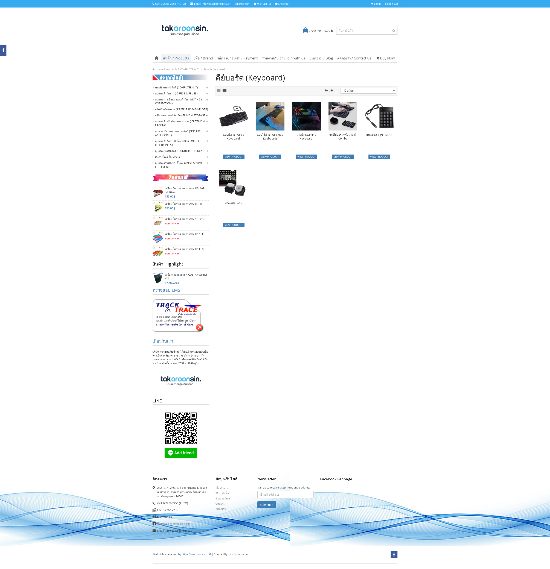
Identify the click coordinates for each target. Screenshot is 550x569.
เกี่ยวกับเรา (163, 341)
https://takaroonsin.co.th (197, 554)
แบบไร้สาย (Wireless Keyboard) (270, 136)
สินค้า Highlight (168, 264)
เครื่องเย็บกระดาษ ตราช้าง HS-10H (184, 234)
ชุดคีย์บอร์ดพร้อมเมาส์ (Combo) (342, 136)
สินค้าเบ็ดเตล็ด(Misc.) (167, 157)
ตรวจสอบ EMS (166, 290)
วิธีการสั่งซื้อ (222, 493)
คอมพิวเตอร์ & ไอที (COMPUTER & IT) (179, 69)
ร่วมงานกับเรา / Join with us (283, 58)
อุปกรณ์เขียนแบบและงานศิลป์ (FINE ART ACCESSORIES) (177, 133)
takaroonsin (242, 4)
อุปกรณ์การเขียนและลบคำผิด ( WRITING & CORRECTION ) (179, 101)
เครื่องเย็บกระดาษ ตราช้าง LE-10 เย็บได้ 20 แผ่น (185, 190)
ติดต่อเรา (220, 509)
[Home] (157, 58)
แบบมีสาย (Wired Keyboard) (233, 136)
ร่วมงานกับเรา (223, 498)
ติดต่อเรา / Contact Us (354, 58)
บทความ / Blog (321, 58)
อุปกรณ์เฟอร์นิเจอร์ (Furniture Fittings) (179, 151)
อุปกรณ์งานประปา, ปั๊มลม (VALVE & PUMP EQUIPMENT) (179, 165)
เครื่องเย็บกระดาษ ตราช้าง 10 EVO (184, 219)
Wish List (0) (263, 4)
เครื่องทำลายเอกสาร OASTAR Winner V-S (186, 276)
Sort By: (329, 90)
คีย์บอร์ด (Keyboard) (214, 69)
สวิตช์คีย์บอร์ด (233, 203)
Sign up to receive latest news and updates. (283, 487)
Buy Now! (387, 58)
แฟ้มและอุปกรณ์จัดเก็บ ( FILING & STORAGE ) (180, 115)
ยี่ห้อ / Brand (203, 58)
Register (393, 4)
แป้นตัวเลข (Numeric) (379, 135)
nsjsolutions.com (238, 554)
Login (377, 4)
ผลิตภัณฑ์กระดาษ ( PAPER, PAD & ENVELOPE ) (181, 109)
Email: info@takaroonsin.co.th (212, 4)
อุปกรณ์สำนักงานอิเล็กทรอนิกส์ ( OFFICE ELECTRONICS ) (177, 143)
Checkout (283, 4)
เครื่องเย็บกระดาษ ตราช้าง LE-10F (184, 204)
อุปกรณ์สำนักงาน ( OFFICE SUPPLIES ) (176, 93)
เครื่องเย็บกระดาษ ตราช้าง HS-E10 (184, 249)
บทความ (220, 503)
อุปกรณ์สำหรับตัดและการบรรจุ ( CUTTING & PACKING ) (180, 123)
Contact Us (200, 531)
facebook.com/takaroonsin (173, 524)
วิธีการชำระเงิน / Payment (237, 58)
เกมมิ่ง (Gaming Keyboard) (306, 136)
